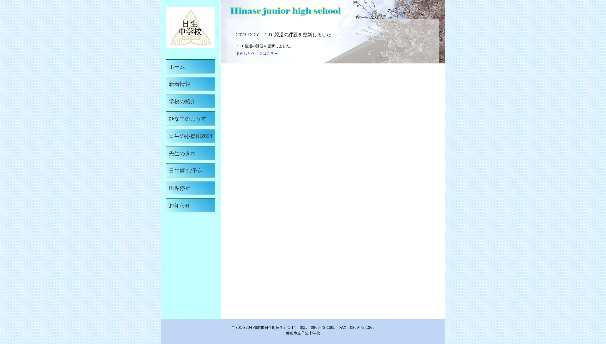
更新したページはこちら (257, 53)
